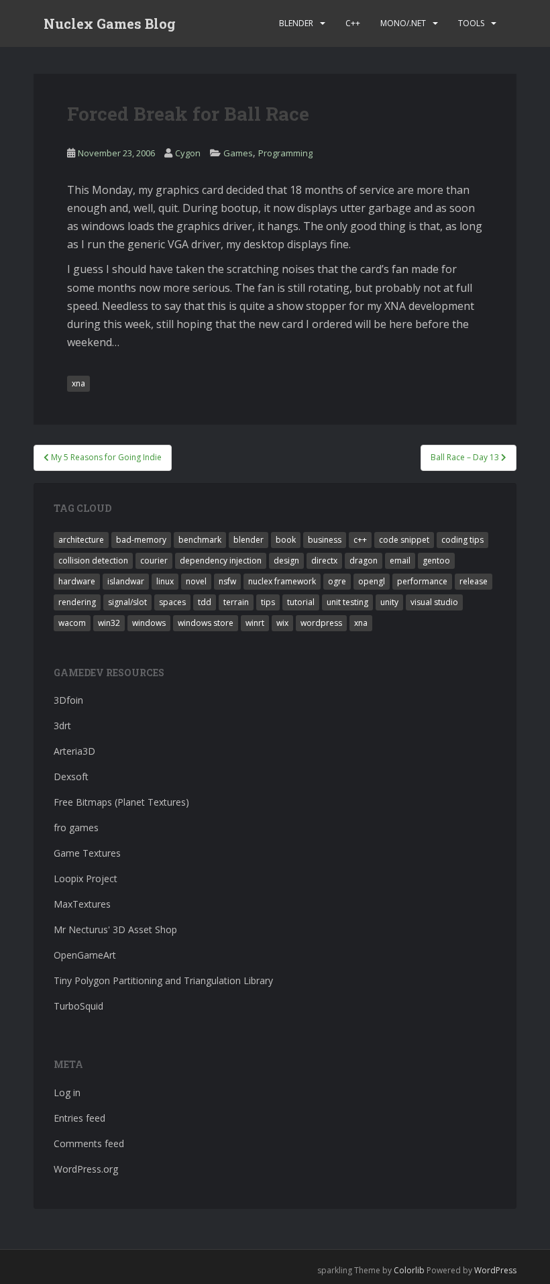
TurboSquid (78, 1006)
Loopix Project (85, 878)
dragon (363, 560)
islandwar (125, 581)
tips (268, 602)
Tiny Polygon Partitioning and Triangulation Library (163, 980)
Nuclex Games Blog (110, 23)
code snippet (404, 539)
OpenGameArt (85, 955)
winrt (254, 623)
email (400, 560)
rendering (77, 602)
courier (154, 560)
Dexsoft (71, 776)
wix (282, 623)
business (324, 539)
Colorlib (409, 1270)
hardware (76, 581)
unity (389, 602)
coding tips (462, 539)
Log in (67, 1092)
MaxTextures (82, 904)
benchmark (199, 539)
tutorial (301, 602)
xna (78, 383)
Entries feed (79, 1118)
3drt (62, 725)
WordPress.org (86, 1169)
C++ (352, 23)
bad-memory (141, 539)
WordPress (495, 1270)
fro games (76, 827)
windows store (205, 623)
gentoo (436, 560)
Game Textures (87, 853)
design (286, 560)
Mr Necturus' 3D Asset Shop (115, 929)
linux (165, 581)
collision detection (93, 560)
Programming (285, 153)
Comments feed (89, 1143)
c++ (360, 539)
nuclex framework (282, 581)
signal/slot (127, 602)
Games (238, 153)
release (473, 581)
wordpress (321, 623)
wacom (72, 623)
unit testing (347, 602)
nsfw (227, 581)
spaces (172, 602)
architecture (81, 539)
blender (248, 539)
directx (324, 560)
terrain (236, 602)
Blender (296, 23)
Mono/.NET (403, 23)
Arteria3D (74, 751)
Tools (471, 23)
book (286, 539)
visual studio (434, 602)
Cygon (188, 153)
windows (149, 623)
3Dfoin (68, 700)
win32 (109, 623)
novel (196, 581)
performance (422, 581)
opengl (371, 581)
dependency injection (221, 560)
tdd (204, 602)
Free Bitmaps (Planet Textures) (121, 802)
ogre (337, 581)
